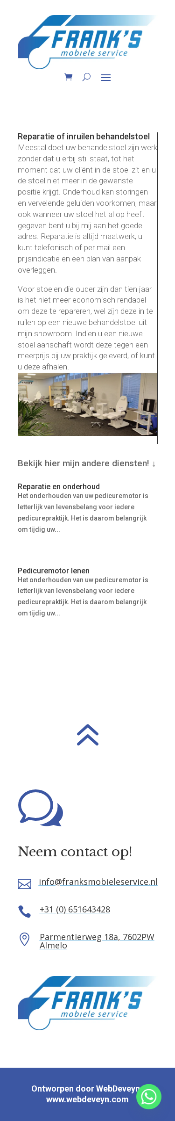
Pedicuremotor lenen (54, 570)
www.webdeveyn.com (87, 1099)
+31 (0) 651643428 (75, 909)
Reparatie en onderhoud (59, 486)
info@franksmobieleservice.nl (98, 881)
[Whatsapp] (148, 1096)
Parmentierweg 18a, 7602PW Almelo (97, 941)
